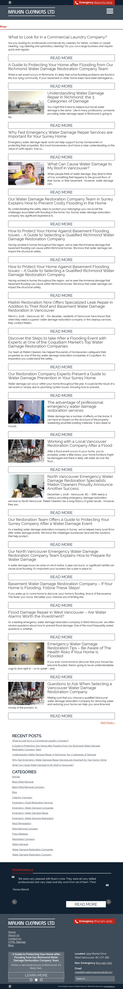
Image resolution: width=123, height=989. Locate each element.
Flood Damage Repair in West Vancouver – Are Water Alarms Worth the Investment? (57, 614)
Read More (61, 58)
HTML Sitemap (17, 942)
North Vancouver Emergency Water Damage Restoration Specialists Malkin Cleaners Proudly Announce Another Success (80, 482)
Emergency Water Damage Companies (32, 808)
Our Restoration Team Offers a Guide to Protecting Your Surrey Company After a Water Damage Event (58, 521)
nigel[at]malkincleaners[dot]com (93, 972)
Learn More (36, 975)
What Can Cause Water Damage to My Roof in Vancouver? (79, 166)
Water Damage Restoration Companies (32, 849)
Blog (14, 792)
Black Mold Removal (23, 782)
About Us (13, 935)
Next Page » (108, 722)
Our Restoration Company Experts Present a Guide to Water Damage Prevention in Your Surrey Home (57, 375)
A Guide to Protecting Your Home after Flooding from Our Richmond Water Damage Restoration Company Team (60, 66)
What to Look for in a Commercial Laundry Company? (57, 37)
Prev (14, 901)
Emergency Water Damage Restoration (32, 818)
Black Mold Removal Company (28, 787)
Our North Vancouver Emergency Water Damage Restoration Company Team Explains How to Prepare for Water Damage (59, 555)
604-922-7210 (104, 963)
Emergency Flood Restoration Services (32, 802)
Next (108, 901)
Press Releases (20, 834)
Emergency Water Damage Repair (30, 813)
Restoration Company (23, 839)
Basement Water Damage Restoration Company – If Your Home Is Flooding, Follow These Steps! (60, 585)
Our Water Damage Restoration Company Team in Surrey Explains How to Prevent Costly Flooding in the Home (60, 201)
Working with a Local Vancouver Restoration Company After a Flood (79, 443)
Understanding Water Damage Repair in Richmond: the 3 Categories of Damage (75, 97)
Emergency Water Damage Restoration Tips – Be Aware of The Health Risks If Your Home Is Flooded (79, 649)
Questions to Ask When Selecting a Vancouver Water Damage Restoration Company (79, 687)
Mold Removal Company (25, 828)
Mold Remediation (21, 823)
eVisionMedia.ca (109, 986)
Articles (16, 776)
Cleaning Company (22, 797)
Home (12, 932)
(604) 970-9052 (103, 2)
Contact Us (14, 938)
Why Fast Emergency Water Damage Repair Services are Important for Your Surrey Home (60, 134)
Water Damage (20, 844)
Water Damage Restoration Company (32, 854)
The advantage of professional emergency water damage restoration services (75, 406)
